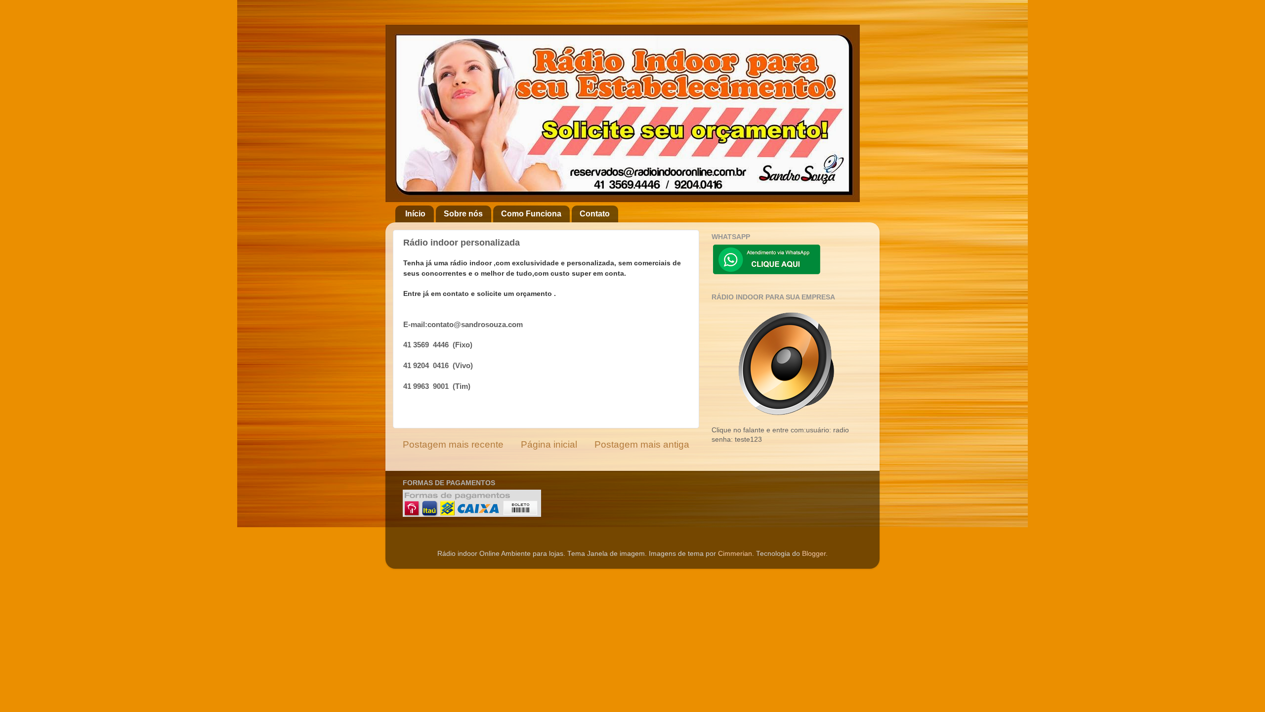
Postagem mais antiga (641, 444)
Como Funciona (531, 213)
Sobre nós (463, 213)
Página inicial (549, 444)
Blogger (814, 553)
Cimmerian (735, 553)
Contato (595, 213)
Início (415, 213)
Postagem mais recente (453, 444)
